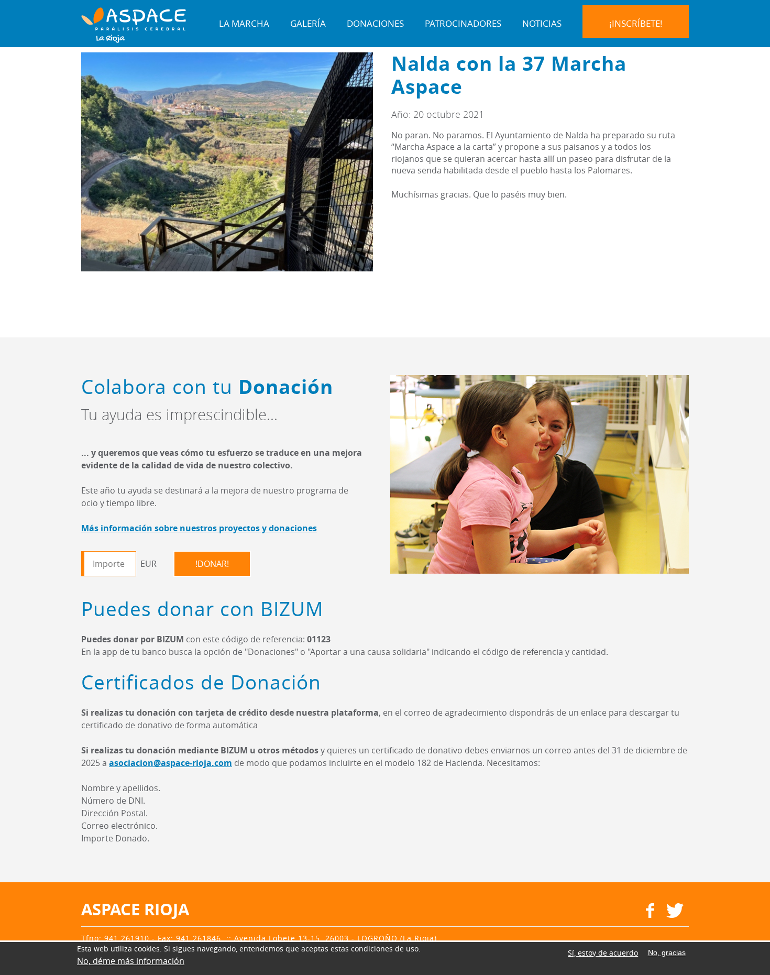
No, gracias (667, 953)
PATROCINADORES (463, 23)
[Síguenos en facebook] (650, 915)
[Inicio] (133, 24)
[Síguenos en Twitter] (675, 915)
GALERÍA (308, 23)
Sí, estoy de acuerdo (603, 953)
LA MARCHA (244, 23)
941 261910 (126, 938)
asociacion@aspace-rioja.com (170, 763)
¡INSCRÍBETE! (636, 23)
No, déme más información (130, 961)
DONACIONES (375, 23)
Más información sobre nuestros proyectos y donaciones (199, 528)
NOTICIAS (542, 23)
